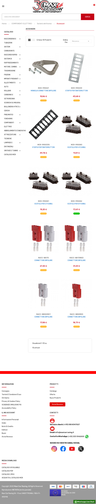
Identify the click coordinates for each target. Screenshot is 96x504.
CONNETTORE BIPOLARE (43, 260)
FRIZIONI (7, 75)
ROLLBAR (7, 91)
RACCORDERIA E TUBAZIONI (10, 41)
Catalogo (53, 391)
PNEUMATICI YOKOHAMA (8, 117)
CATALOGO (8, 32)
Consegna (5, 391)
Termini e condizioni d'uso (11, 394)
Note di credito (7, 426)
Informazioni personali (10, 420)
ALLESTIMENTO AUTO (9, 85)
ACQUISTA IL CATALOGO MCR (12, 478)
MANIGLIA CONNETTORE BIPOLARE (43, 91)
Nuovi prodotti (55, 398)
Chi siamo (5, 398)
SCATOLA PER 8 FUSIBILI (76, 204)
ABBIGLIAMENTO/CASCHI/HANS (12, 131)
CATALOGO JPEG (8, 474)
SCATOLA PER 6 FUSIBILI (43, 204)
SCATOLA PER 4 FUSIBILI (76, 147)
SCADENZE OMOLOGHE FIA (11, 405)
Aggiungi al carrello (43, 99)
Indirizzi (4, 430)
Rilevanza (81, 41)
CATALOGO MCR (10, 155)
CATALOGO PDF (7, 471)
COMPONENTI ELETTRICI (9, 125)
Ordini (4, 423)
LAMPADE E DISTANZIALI (8, 145)
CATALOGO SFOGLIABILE (11, 468)
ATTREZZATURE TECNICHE (10, 137)
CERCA (87, 17)
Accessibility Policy (9, 408)
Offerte (52, 394)
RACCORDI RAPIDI (10, 55)
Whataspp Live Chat (85, 502)
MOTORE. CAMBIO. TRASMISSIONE (10, 69)
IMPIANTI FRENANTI (11, 79)
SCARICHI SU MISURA (12, 103)
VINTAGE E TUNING (11, 151)
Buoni (4, 433)
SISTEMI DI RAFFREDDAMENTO (11, 61)
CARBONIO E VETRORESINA (9, 97)
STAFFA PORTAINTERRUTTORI (76, 91)
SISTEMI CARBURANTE (9, 49)
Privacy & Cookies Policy (11, 401)
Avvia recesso (7, 437)
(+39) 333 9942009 (76, 437)
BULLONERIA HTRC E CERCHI (11, 109)
